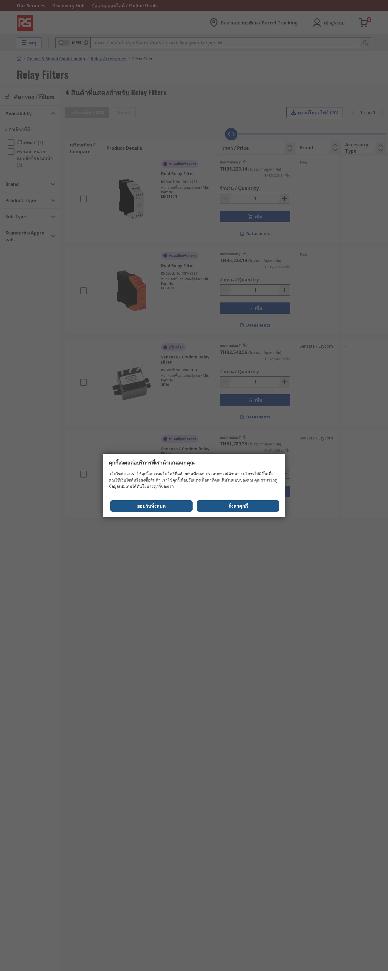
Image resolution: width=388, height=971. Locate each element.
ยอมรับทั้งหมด (151, 506)
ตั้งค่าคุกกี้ (238, 506)
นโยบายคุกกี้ (150, 486)
